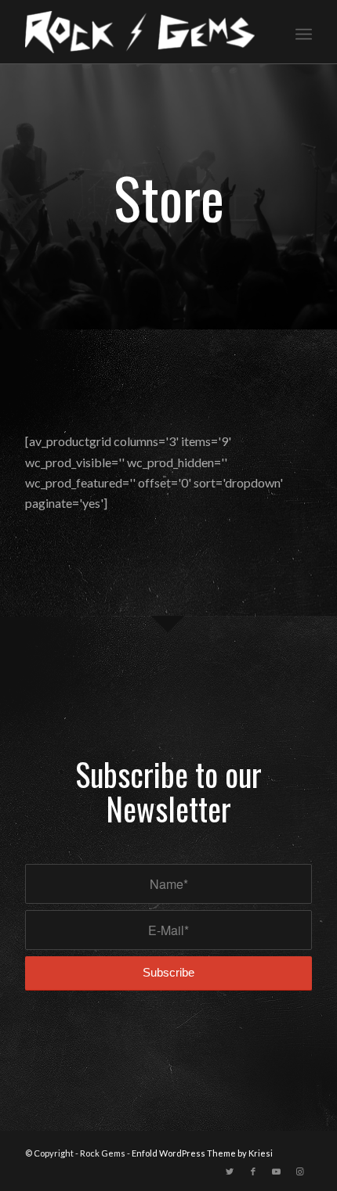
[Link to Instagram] (300, 1171)
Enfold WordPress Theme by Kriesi (202, 1153)
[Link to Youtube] (276, 1171)
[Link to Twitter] (229, 1171)
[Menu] (303, 32)
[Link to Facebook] (253, 1171)
